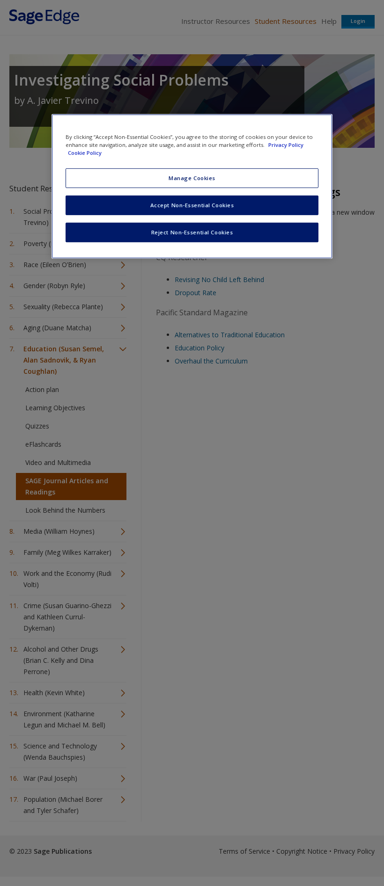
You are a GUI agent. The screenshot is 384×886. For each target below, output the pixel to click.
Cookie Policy (85, 152)
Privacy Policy (285, 144)
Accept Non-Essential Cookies (192, 205)
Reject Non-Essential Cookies (192, 232)
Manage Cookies (192, 178)
